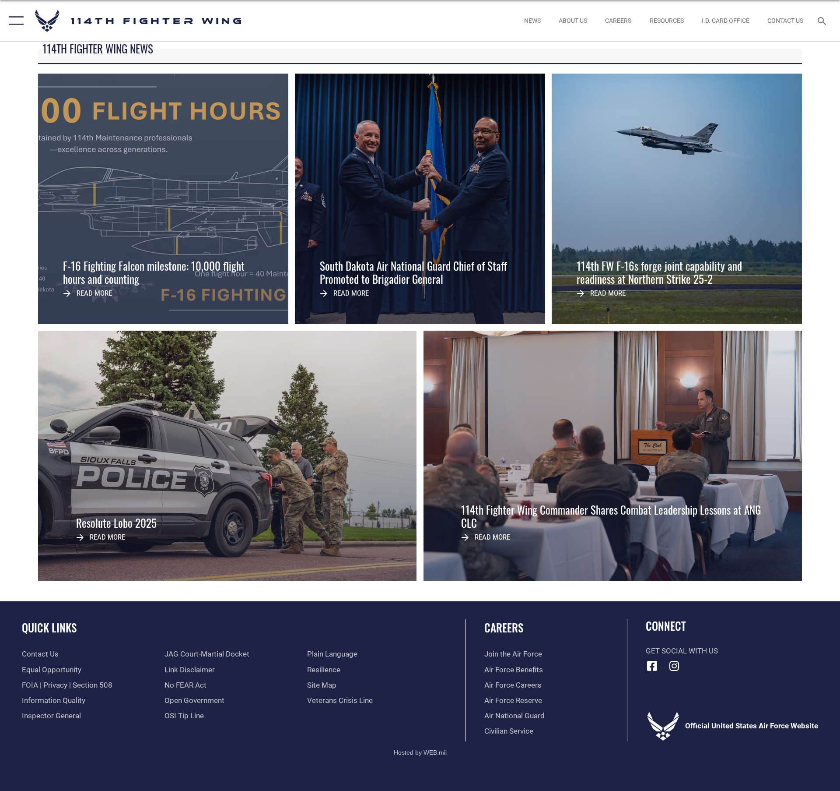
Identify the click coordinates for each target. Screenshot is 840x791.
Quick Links (49, 627)
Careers (503, 627)
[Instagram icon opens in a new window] (674, 665)
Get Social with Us (682, 651)
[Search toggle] (823, 21)
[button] (14, 21)
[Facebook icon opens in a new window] (652, 665)
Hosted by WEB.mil (420, 752)
